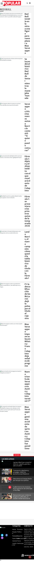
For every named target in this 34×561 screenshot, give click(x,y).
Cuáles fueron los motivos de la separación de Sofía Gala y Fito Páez (22, 488)
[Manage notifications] (30, 557)
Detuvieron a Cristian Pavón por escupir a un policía (22, 479)
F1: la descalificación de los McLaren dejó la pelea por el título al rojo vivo (27, 301)
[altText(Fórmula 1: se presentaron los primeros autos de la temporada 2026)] (11, 197)
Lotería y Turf (14, 544)
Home (14, 529)
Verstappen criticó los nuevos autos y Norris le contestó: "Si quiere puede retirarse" (28, 127)
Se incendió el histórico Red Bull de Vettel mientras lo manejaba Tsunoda (27, 78)
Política (19, 532)
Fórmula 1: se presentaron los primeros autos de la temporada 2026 (28, 211)
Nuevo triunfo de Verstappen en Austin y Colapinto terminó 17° (28, 386)
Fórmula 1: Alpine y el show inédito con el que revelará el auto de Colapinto (27, 173)
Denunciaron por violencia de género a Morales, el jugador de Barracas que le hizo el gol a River (22, 496)
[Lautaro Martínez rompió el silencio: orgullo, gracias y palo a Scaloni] (7, 463)
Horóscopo (20, 543)
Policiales (15, 536)
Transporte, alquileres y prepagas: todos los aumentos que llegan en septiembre (21, 472)
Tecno (19, 541)
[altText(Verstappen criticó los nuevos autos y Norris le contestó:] (11, 104)
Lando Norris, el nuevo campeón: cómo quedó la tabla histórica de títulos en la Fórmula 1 (27, 255)
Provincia (19, 529)
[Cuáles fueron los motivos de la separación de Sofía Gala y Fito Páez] (7, 488)
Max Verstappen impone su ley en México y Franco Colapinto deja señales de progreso (28, 345)
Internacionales (21, 538)
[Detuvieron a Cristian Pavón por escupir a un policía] (7, 480)
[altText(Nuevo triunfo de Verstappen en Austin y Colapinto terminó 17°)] (11, 372)
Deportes (19, 536)
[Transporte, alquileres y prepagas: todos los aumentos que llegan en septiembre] (7, 472)
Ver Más (17, 455)
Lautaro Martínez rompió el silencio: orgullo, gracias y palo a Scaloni (22, 463)
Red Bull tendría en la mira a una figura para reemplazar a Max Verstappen (27, 33)
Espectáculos (16, 538)
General (14, 541)
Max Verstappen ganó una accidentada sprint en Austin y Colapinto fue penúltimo (27, 428)
